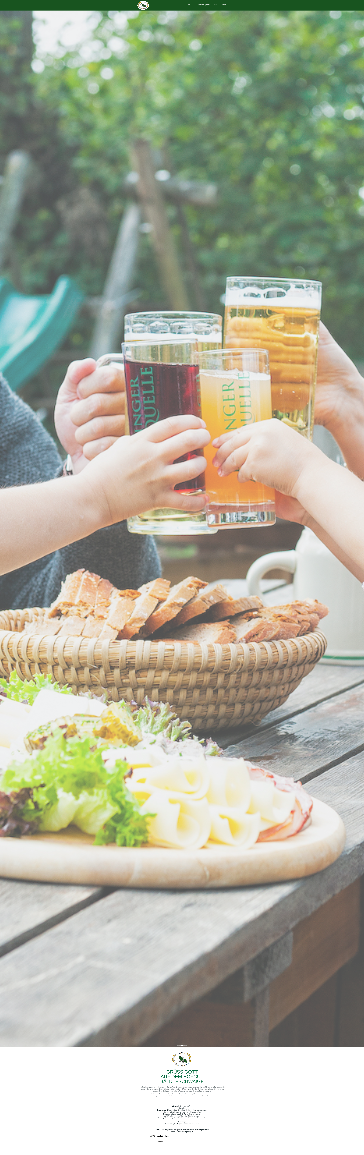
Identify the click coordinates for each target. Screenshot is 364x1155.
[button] (190, 5)
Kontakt (223, 5)
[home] (143, 5)
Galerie (215, 5)
